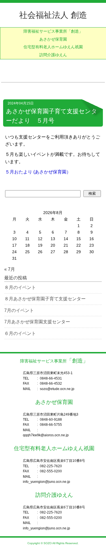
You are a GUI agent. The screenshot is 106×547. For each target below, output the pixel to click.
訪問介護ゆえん (53, 55)
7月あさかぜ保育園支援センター (37, 321)
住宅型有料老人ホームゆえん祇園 (53, 47)
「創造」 (53, 31)
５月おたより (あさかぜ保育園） (38, 171)
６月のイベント (20, 333)
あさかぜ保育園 (53, 39)
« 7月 (9, 269)
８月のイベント (20, 287)
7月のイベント (19, 310)
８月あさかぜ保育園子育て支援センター (45, 298)
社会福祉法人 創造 (53, 15)
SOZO (48, 543)
